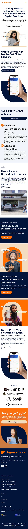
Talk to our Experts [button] (13, 422)
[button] (2, 466)
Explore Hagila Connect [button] (13, 26)
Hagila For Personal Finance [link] (8, 484)
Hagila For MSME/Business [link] (7, 487)
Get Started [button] (5, 347)
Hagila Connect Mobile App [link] (8, 481)
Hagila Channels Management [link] (9, 489)
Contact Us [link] (4, 499)
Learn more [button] (5, 237)
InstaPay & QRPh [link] (5, 479)
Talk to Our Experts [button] (13, 118)
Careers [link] (3, 502)
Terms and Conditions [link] (15, 525)
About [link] (2, 497)
